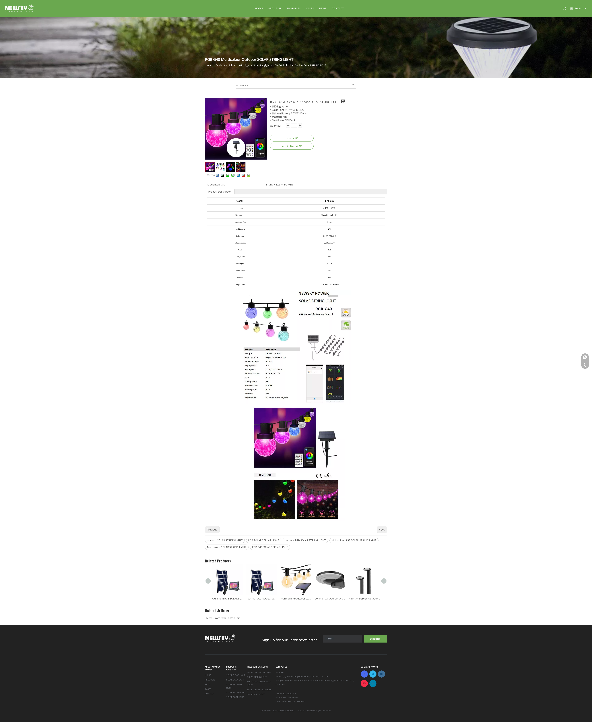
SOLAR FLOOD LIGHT (235, 675)
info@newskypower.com (293, 701)
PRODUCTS (294, 8)
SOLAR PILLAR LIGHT (235, 692)
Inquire (290, 138)
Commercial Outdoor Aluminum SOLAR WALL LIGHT (330, 598)
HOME (259, 8)
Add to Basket (290, 146)
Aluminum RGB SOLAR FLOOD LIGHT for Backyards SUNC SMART (227, 598)
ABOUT (208, 684)
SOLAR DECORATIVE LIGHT (259, 672)
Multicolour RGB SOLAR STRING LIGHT (353, 540)
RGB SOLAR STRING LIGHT (263, 540)
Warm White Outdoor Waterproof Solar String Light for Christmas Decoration (296, 598)
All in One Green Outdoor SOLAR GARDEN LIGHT (364, 598)
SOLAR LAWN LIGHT (235, 679)
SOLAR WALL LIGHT (256, 694)
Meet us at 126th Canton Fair (223, 618)
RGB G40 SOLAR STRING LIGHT (270, 547)
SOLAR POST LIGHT (235, 697)
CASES (310, 8)
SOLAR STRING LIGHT (257, 677)
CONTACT (338, 8)
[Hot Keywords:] (353, 85)
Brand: (269, 184)
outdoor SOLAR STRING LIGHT (225, 540)
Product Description (219, 191)
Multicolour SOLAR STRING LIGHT (227, 547)
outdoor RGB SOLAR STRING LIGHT (305, 540)
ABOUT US (274, 8)
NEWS (323, 8)
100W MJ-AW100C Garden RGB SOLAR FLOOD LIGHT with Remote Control (261, 598)
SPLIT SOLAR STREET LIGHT (259, 689)
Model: (211, 184)
